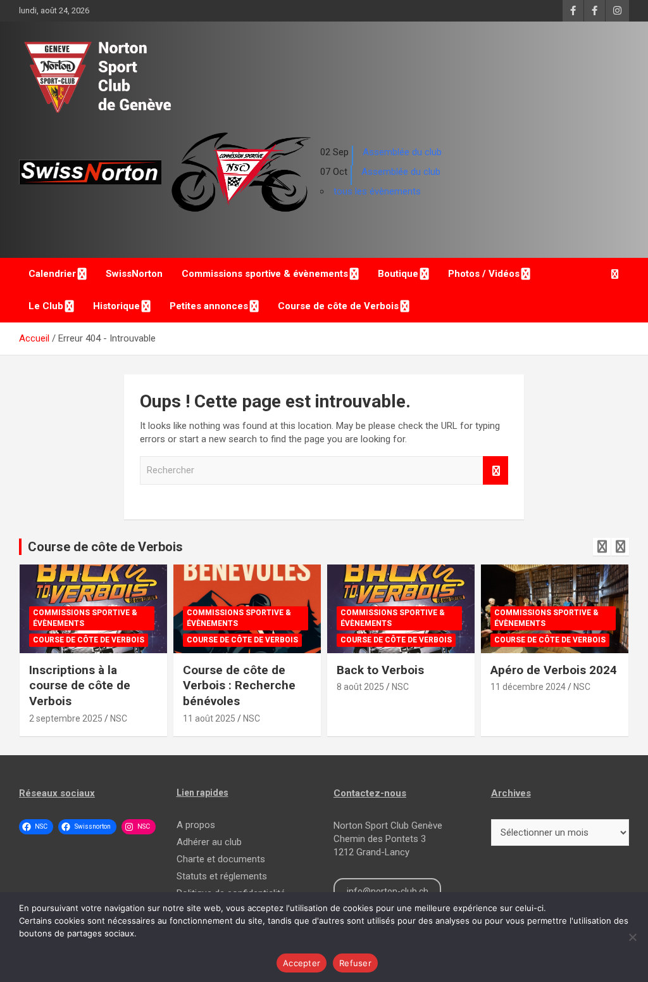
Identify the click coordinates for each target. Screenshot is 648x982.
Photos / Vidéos (484, 273)
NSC (118, 718)
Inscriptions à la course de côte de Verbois (79, 685)
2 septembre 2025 (66, 718)
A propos (196, 825)
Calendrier (52, 273)
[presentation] (602, 547)
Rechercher (495, 470)
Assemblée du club (402, 152)
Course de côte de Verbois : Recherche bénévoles (239, 685)
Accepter (301, 963)
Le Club (45, 306)
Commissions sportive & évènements (265, 273)
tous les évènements (377, 191)
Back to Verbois (380, 670)
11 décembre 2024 (528, 687)
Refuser (355, 963)
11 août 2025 (209, 718)
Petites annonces (209, 306)
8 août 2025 (360, 687)
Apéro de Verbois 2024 (553, 670)
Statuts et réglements (222, 876)
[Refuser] (632, 937)
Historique (116, 306)
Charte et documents (221, 859)
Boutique (398, 273)
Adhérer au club (209, 842)
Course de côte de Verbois (338, 306)
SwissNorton (134, 273)
